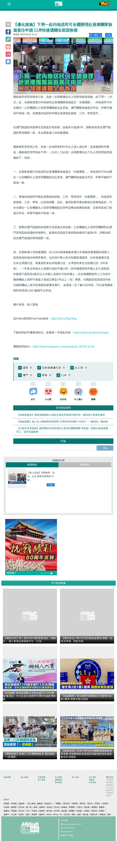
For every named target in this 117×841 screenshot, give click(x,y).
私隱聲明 (109, 780)
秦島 (35, 807)
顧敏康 (21, 803)
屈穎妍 (6, 803)
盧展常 (42, 814)
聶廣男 (34, 814)
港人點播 (24, 777)
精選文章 (94, 814)
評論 (105, 448)
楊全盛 (49, 811)
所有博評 (92, 782)
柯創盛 (79, 811)
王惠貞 (79, 807)
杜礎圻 (21, 814)
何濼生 (97, 803)
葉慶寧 (101, 807)
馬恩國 (14, 811)
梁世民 (82, 803)
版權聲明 (109, 785)
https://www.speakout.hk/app (91, 332)
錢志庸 (64, 811)
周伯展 (86, 807)
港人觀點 (58, 777)
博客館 (91, 780)
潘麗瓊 (94, 807)
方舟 (28, 811)
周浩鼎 (49, 807)
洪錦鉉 (86, 811)
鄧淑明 (42, 811)
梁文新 (67, 814)
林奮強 (102, 814)
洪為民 (34, 811)
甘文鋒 (14, 814)
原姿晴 (105, 803)
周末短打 (66, 803)
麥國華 (14, 807)
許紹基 (6, 807)
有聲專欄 (41, 777)
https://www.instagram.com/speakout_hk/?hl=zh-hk (63, 346)
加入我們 (109, 788)
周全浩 (21, 811)
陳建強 (6, 811)
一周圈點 (57, 803)
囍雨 (109, 814)
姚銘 (79, 814)
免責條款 (109, 782)
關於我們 (109, 777)
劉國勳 (71, 811)
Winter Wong (52, 814)
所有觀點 (58, 782)
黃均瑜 (57, 811)
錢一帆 (29, 807)
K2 (61, 814)
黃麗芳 (101, 811)
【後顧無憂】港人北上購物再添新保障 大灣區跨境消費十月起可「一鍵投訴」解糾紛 (62, 421)
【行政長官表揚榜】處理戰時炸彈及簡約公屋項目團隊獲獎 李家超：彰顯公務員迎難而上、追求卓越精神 (62, 430)
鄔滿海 (64, 807)
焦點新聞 (7, 777)
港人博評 (92, 777)
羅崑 (73, 814)
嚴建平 (6, 814)
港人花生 (75, 777)
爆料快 (109, 795)
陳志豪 (85, 814)
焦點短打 (48, 803)
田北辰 (57, 807)
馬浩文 (90, 803)
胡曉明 (42, 807)
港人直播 (41, 780)
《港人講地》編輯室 (34, 803)
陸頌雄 (94, 811)
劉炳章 (75, 803)
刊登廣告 (109, 793)
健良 (28, 814)
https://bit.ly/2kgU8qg (64, 318)
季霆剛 (71, 807)
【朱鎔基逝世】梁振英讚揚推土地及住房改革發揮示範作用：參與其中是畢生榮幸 (61, 415)
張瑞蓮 (14, 803)
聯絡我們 (109, 790)
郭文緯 (21, 807)
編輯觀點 (58, 780)
